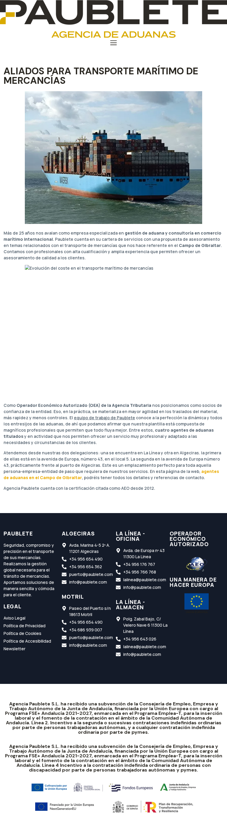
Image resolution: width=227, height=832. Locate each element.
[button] (114, 43)
